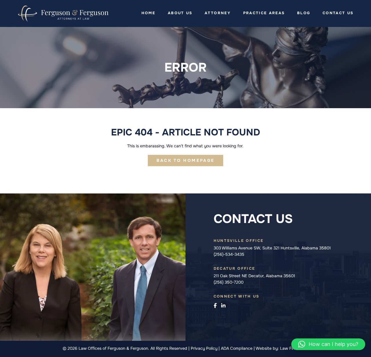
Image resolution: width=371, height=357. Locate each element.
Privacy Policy (205, 348)
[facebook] (215, 305)
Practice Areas (264, 13)
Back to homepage (185, 160)
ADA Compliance (237, 348)
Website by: (267, 348)
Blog (303, 13)
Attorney (218, 13)
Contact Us (338, 13)
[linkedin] (223, 305)
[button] (328, 344)
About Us (180, 13)
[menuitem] (148, 13)
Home (148, 13)
